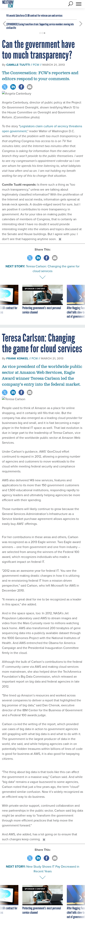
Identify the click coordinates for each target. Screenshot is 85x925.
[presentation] (4, 302)
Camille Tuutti (18, 65)
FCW (36, 65)
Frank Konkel (17, 358)
